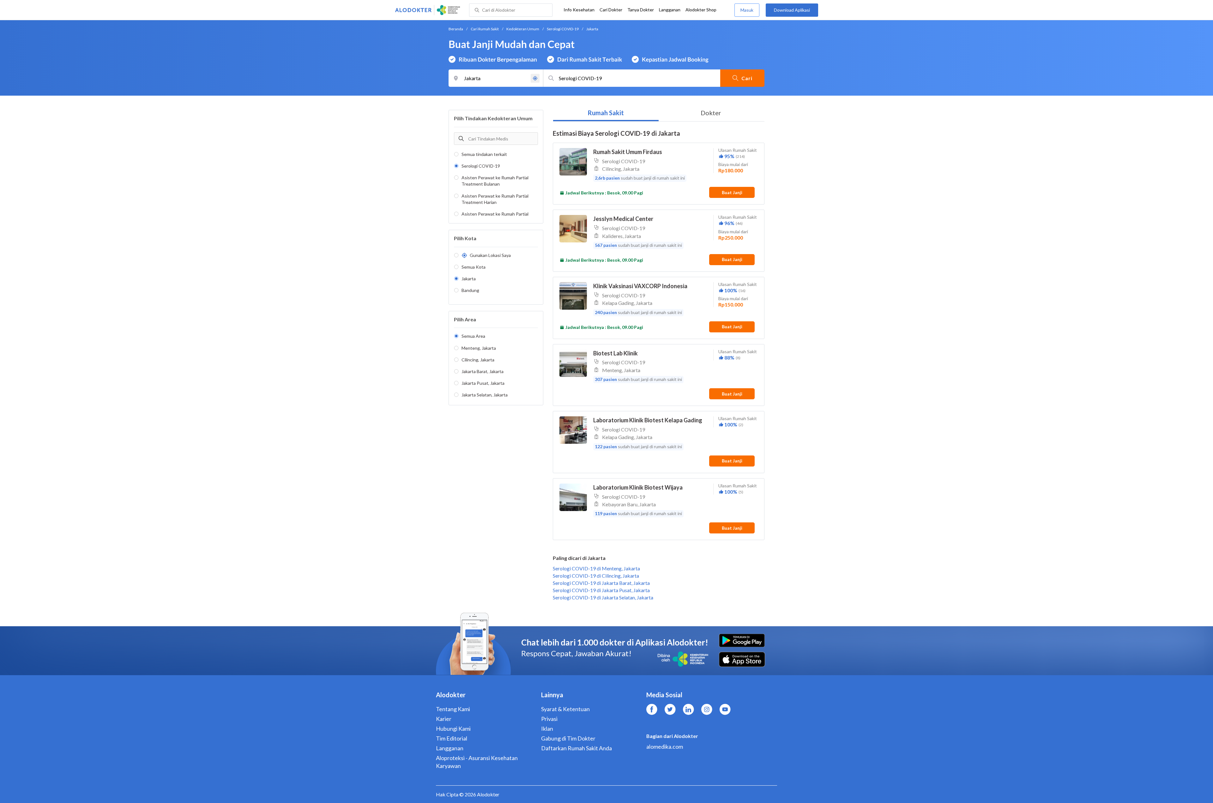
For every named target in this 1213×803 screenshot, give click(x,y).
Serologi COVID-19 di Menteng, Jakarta (596, 568)
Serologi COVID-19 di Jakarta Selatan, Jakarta (603, 597)
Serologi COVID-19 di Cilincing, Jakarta (596, 576)
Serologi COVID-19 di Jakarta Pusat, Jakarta (601, 590)
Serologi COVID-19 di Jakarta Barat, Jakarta (601, 583)
